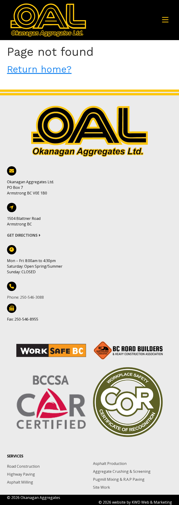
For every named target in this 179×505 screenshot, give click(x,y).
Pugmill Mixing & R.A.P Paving (119, 479)
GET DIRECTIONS (22, 235)
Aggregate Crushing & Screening (122, 471)
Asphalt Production (110, 463)
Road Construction (23, 466)
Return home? (39, 69)
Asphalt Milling (20, 482)
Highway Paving (21, 474)
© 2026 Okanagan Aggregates (33, 497)
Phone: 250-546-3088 (25, 297)
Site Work (101, 487)
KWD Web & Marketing (152, 502)
